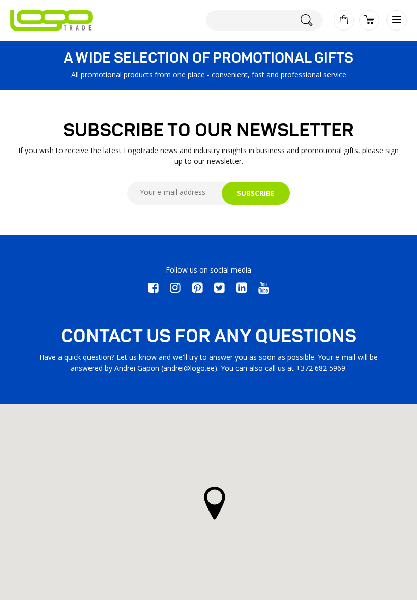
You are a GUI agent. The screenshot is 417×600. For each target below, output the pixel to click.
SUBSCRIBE (256, 193)
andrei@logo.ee (189, 368)
